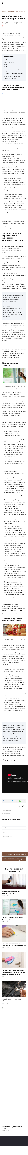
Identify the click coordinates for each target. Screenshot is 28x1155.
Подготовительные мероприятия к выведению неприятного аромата (13, 69)
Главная (4, 11)
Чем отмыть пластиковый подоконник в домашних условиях (14, 944)
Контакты (4, 1141)
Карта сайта (10, 1141)
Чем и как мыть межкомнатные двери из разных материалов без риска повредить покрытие (13, 972)
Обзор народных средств (14, 73)
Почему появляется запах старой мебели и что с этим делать (13, 62)
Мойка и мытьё (11, 11)
